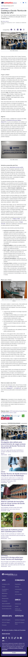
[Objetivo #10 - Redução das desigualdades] (8, 418)
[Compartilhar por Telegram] (21, 638)
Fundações (4, 601)
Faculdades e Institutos (5, 590)
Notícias (17, 586)
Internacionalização (7, 606)
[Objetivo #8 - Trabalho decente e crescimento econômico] (5, 418)
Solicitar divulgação (20, 620)
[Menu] (2, 6)
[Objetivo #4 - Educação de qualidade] (2, 418)
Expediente (18, 584)
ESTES (11, 411)
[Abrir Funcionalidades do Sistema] (23, 3)
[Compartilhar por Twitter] (9, 638)
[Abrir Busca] (25, 2)
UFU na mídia (18, 594)
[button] (14, 40)
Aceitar (14, 652)
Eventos (17, 591)
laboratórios (16, 411)
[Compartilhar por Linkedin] (18, 638)
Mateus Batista (6, 21)
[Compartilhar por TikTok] (15, 638)
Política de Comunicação (18, 609)
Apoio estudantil (6, 603)
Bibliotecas (4, 593)
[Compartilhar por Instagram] (12, 638)
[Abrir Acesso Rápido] (21, 3)
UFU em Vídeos (6, 622)
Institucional (18, 603)
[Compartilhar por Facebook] (6, 638)
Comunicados (18, 589)
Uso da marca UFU (6, 608)
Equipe (16, 606)
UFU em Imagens (6, 620)
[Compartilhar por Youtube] (3, 638)
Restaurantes (5, 598)
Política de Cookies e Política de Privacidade (14, 630)
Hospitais (4, 596)
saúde (14, 412)
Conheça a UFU (6, 584)
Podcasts (4, 625)
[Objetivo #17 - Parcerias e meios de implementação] (11, 418)
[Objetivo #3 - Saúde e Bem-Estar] (23, 415)
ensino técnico (9, 412)
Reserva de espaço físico (19, 623)
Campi (3, 586)
